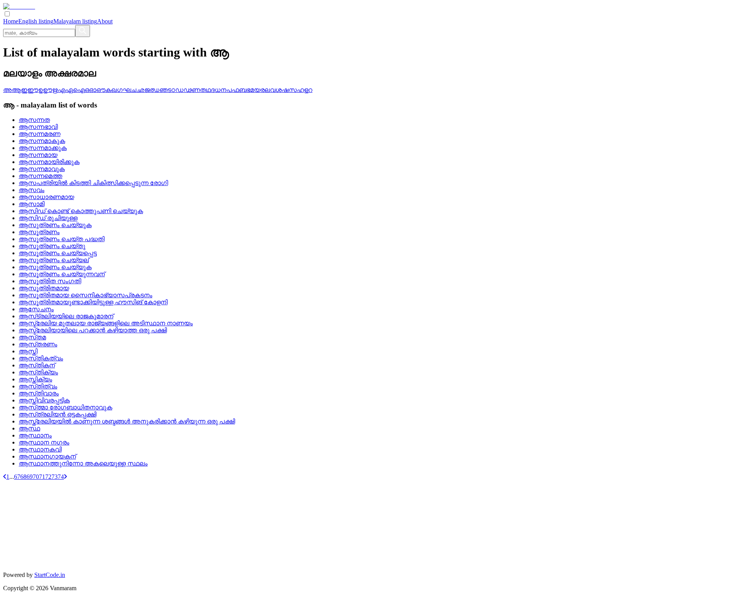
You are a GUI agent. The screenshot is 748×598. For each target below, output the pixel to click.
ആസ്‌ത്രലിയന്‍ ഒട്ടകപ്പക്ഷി (57, 414)
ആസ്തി (28, 351)
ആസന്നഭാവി (38, 126)
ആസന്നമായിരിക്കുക (49, 162)
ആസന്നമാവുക (42, 169)
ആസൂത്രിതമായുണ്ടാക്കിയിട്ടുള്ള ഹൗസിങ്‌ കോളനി (93, 302)
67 (17, 476)
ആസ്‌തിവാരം (39, 393)
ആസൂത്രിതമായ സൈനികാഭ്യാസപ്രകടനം (85, 295)
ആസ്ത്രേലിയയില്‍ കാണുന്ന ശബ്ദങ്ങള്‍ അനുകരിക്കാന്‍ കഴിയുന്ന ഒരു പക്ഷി (127, 421)
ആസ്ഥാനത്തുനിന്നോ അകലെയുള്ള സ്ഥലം (83, 463)
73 (54, 476)
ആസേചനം (36, 309)
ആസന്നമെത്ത (40, 176)
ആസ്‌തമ (32, 337)
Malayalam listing (75, 21)
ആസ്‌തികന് (37, 365)
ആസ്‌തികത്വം (41, 358)
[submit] (82, 31)
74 (61, 476)
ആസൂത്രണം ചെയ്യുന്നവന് (62, 274)
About (105, 21)
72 (48, 476)
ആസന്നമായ (38, 155)
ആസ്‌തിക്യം (38, 372)
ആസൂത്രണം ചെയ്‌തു (52, 246)
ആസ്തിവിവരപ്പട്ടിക (44, 400)
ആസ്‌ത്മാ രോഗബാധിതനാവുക (65, 407)
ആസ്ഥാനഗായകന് (47, 456)
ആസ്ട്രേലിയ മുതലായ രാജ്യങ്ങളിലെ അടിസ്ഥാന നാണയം (106, 323)
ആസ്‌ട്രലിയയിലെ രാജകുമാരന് (66, 316)
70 (36, 476)
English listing (35, 21)
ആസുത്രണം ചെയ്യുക (55, 225)
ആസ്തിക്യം (35, 379)
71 (42, 476)
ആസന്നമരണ (39, 134)
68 (23, 476)
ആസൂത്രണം (39, 232)
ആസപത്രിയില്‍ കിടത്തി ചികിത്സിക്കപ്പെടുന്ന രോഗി (93, 183)
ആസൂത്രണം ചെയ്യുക (55, 267)
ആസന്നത (34, 119)
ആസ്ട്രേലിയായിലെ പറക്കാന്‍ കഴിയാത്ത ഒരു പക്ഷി (93, 330)
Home (10, 21)
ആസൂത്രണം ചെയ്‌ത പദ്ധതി (61, 239)
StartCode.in (49, 575)
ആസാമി (31, 204)
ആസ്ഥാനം (35, 435)
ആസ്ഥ (29, 428)
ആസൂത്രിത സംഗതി (50, 281)
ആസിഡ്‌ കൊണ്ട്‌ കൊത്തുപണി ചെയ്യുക (81, 211)
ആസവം (31, 190)
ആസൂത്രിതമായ (44, 288)
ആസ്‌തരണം (38, 344)
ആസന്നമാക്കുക (43, 148)
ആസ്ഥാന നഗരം (44, 442)
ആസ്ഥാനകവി (40, 449)
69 (29, 476)
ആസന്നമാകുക (42, 141)
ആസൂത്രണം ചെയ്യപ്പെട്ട (58, 253)
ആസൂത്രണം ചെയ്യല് (54, 260)
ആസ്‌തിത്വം (38, 386)
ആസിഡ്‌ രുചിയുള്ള (48, 218)
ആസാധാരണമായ (46, 197)
